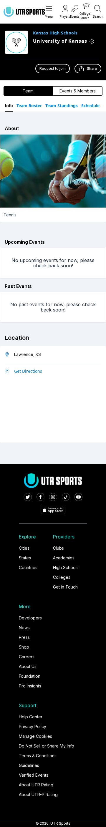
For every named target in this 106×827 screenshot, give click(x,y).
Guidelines (29, 765)
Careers (26, 656)
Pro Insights (30, 685)
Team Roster (29, 105)
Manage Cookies (35, 736)
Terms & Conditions (38, 755)
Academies (63, 557)
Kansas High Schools (55, 33)
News (24, 627)
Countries (28, 567)
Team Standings (61, 105)
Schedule (90, 105)
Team (28, 90)
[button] (49, 12)
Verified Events (33, 775)
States (25, 557)
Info (9, 105)
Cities (24, 548)
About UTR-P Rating (38, 794)
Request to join (52, 68)
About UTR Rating (36, 784)
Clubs (58, 548)
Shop (24, 646)
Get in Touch (65, 586)
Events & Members (77, 90)
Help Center (30, 716)
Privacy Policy (32, 726)
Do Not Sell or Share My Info (46, 745)
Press (24, 637)
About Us (28, 666)
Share (92, 68)
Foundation (29, 676)
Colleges (61, 577)
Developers (30, 617)
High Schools (66, 567)
